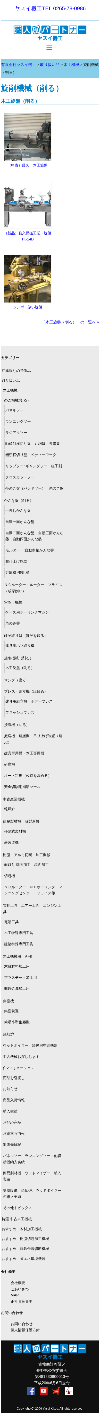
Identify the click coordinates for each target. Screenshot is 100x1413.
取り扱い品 (11, 380)
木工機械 (10, 390)
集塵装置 (11, 1011)
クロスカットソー (19, 477)
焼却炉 (8, 1034)
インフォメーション (18, 1068)
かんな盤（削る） (18, 500)
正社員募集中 (22, 1301)
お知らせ (10, 1089)
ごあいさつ (20, 1289)
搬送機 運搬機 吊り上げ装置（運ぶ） (33, 739)
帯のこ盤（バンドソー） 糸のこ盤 (34, 488)
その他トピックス (17, 1208)
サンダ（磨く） (17, 680)
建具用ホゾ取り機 (19, 645)
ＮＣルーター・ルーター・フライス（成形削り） (33, 588)
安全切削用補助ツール (22, 787)
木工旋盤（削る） (20, 100)
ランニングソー (18, 421)
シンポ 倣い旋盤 (29, 307)
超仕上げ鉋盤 (18, 561)
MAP (15, 1295)
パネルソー (14, 410)
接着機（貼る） (17, 725)
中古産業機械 (14, 799)
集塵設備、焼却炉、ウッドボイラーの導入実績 (32, 1193)
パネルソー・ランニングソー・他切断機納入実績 (32, 1159)
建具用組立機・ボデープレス (29, 701)
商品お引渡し (14, 1078)
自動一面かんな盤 (19, 522)
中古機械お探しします (21, 1057)
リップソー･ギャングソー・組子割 (33, 466)
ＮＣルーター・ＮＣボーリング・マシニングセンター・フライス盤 (33, 890)
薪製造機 (11, 842)
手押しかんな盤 (18, 510)
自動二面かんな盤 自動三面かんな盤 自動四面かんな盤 (34, 536)
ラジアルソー (16, 433)
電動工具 (13, 922)
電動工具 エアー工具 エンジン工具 (32, 908)
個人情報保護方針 (25, 1330)
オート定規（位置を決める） (27, 775)
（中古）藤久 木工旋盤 (28, 165)
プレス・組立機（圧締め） (26, 691)
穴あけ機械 (13, 602)
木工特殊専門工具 (18, 933)
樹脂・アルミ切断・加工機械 (26, 855)
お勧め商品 (12, 1122)
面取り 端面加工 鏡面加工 (26, 864)
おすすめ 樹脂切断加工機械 (25, 1239)
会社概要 (18, 1283)
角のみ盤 (12, 623)
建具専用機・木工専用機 (24, 753)
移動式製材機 (15, 831)
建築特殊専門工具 (18, 944)
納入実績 (10, 1111)
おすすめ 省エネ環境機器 (23, 1259)
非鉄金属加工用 (17, 988)
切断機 (9, 876)
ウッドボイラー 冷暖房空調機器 (30, 1045)
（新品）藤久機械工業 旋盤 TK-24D (29, 236)
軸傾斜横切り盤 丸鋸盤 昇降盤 (32, 443)
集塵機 (8, 1001)
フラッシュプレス (19, 712)
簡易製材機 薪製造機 (21, 821)
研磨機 (9, 764)
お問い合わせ (22, 1324)
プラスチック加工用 (20, 977)
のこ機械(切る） (17, 400)
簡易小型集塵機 (17, 1022)
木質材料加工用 (17, 966)
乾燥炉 (9, 809)
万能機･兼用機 (17, 572)
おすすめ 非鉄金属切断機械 (25, 1249)
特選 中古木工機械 (17, 1219)
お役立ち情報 (14, 1133)
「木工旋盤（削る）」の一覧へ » (70, 322)
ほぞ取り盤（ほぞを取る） (26, 635)
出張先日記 (12, 1144)
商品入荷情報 (14, 1100)
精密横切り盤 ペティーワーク (30, 455)
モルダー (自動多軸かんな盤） (31, 550)
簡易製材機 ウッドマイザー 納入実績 (32, 1176)
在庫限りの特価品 (16, 370)
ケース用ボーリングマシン (27, 612)
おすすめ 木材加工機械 (22, 1229)
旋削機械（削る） (18, 658)
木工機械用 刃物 (17, 956)
